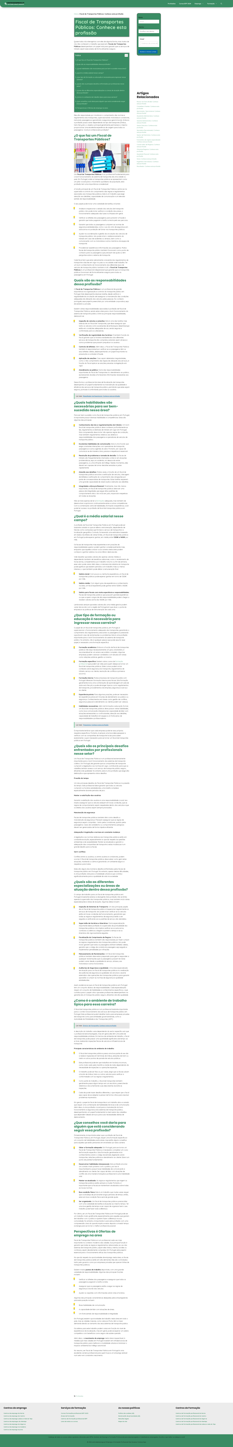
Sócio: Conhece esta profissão (147, 159)
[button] (221, 3)
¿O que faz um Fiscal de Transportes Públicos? (92, 60)
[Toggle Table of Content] (125, 55)
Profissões (171, 4)
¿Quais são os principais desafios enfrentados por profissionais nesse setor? (100, 85)
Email (142, 39)
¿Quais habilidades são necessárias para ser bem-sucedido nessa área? (101, 68)
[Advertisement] (102, 1375)
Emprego (198, 4)
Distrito (141, 27)
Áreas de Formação (68, 1416)
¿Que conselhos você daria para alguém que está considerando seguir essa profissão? (101, 102)
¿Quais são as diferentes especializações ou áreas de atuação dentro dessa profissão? (101, 92)
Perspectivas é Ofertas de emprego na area (92, 108)
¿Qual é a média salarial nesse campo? (90, 73)
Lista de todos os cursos (69, 1421)
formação (100, 501)
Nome (140, 17)
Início (76, 14)
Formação (211, 4)
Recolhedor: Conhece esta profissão (148, 166)
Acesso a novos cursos (148, 52)
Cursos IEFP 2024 (185, 4)
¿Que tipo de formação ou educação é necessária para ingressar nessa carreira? (101, 78)
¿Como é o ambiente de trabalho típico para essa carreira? (97, 97)
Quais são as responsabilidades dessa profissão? (94, 64)
